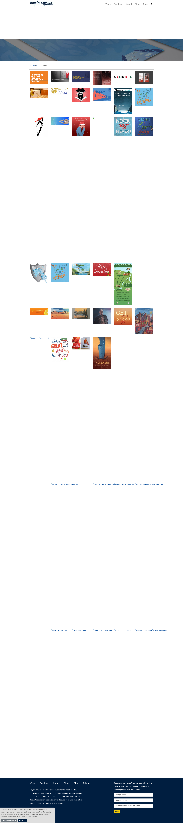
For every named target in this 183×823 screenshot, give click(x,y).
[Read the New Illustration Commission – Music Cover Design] (81, 126)
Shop (145, 4)
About (129, 4)
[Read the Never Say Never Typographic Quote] (123, 126)
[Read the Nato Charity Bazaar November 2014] (144, 279)
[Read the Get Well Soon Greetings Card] (144, 343)
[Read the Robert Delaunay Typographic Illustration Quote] (144, 126)
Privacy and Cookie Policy (20, 811)
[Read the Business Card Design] (39, 93)
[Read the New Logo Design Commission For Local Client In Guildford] (39, 127)
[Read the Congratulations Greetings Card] (81, 490)
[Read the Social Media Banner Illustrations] (39, 311)
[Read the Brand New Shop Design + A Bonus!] (102, 316)
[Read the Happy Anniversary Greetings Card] (39, 489)
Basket (152, 4)
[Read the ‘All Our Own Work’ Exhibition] (81, 313)
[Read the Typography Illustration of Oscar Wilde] (39, 644)
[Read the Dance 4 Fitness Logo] (60, 91)
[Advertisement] (91, 23)
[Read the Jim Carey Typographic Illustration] (60, 349)
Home (32, 65)
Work (108, 4)
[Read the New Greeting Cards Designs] (60, 313)
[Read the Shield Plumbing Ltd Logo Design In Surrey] (39, 273)
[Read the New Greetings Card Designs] (102, 94)
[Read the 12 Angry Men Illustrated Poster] (102, 352)
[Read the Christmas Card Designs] (81, 343)
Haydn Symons (42, 3)
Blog (137, 4)
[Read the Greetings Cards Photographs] (123, 343)
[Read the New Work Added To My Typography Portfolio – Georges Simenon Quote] (81, 269)
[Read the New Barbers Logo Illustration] (81, 95)
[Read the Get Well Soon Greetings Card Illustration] (123, 316)
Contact (118, 4)
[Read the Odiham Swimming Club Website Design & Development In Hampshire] (60, 121)
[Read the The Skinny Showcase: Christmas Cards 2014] (102, 269)
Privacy (87, 783)
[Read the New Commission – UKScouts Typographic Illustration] (60, 272)
